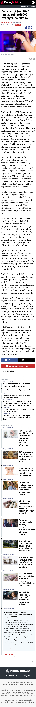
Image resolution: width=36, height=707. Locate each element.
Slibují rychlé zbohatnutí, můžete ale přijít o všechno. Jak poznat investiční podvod (27, 507)
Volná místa (29, 684)
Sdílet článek (30, 27)
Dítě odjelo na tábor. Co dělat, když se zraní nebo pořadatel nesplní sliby (26, 546)
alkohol (9, 371)
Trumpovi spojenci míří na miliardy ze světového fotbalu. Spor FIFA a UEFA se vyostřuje (27, 527)
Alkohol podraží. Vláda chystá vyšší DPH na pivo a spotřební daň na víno (18, 391)
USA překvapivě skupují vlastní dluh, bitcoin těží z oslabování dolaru (26, 457)
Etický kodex (8, 682)
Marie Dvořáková (6, 22)
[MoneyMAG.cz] (11, 2)
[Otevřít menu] (33, 2)
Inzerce (5, 684)
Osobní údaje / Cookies (16, 684)
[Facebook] (29, 59)
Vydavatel (29, 682)
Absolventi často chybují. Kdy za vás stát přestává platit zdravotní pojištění (27, 562)
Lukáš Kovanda (12, 648)
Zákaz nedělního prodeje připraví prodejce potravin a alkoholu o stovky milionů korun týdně (18, 417)
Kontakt (22, 682)
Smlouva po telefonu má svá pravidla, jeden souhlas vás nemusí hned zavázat (26, 488)
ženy (13, 371)
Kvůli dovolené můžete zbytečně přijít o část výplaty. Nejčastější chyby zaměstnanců (27, 580)
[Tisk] (34, 59)
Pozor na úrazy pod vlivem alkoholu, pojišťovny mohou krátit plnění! (17, 385)
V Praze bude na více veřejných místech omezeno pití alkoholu (17, 397)
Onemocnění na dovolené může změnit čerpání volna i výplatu (26, 472)
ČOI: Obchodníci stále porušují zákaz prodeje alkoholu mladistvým (18, 410)
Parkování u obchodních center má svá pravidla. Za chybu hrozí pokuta (25, 598)
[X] (31, 59)
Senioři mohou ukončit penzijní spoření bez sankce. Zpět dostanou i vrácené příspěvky (26, 438)
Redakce (16, 682)
